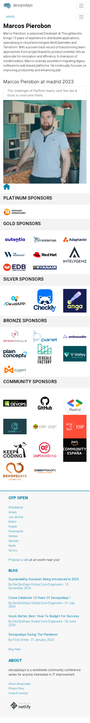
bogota (12, 526)
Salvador (13, 540)
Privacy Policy (16, 688)
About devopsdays (19, 683)
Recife (12, 545)
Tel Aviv (12, 550)
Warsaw (13, 536)
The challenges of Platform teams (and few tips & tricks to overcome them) (42, 93)
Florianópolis (15, 531)
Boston (12, 521)
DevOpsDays (22, 5)
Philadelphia (15, 507)
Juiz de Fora (15, 517)
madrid (10, 16)
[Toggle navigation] (81, 6)
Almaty (12, 512)
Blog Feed (14, 649)
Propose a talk (18, 559)
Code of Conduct (18, 693)
